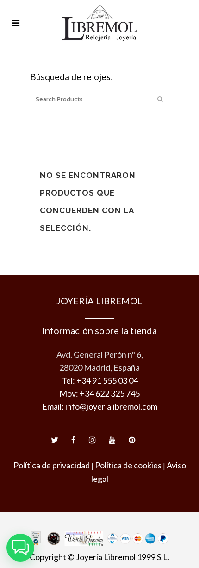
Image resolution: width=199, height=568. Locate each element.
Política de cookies (128, 465)
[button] (20, 548)
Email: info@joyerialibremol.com (99, 406)
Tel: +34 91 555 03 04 (100, 380)
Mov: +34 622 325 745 (99, 393)
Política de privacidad (51, 465)
